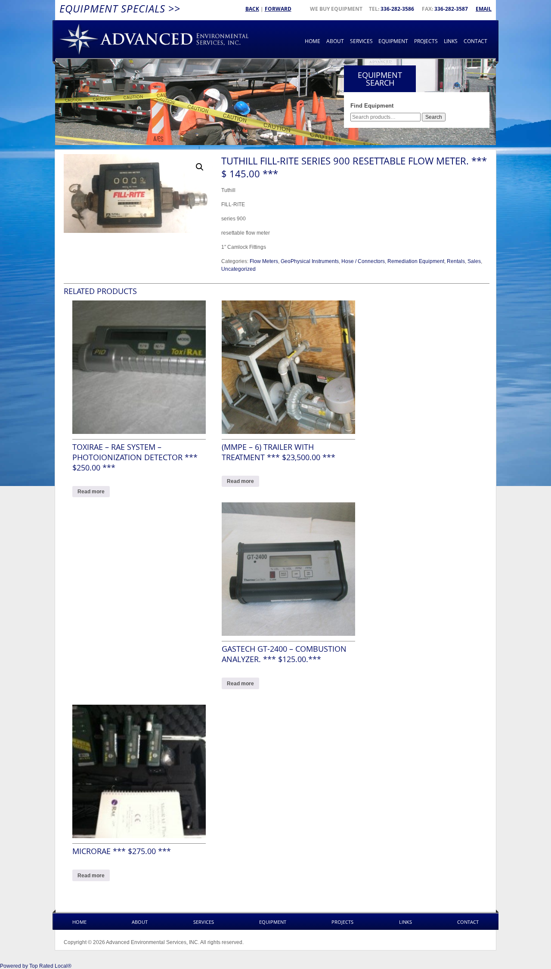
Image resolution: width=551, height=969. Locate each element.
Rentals (456, 261)
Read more (91, 492)
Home (312, 41)
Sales (474, 261)
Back (252, 8)
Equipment (393, 41)
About (335, 41)
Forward (278, 8)
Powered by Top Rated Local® (35, 966)
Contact (475, 41)
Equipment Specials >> (119, 8)
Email (484, 8)
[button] (199, 167)
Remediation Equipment (415, 261)
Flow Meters (264, 261)
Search (433, 117)
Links (451, 41)
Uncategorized (238, 269)
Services (361, 41)
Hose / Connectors (363, 261)
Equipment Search (380, 79)
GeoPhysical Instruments (310, 261)
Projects (426, 41)
